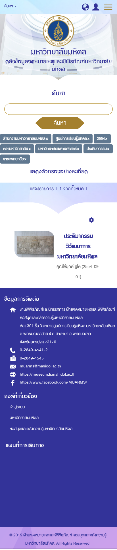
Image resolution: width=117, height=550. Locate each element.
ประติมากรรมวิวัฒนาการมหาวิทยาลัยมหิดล (77, 246)
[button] (85, 7)
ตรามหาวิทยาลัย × (17, 148)
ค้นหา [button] (9, 6)
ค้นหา (59, 123)
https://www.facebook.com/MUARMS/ (53, 382)
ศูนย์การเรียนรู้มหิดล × (72, 138)
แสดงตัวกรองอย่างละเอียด (59, 171)
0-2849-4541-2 (34, 350)
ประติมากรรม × (98, 148)
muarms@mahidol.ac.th (40, 366)
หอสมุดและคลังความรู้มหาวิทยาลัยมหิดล (41, 428)
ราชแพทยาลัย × (14, 159)
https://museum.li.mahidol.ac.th (48, 374)
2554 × (102, 138)
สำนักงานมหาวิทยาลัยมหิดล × (25, 138)
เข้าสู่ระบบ (17, 407)
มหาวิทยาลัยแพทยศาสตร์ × (58, 148)
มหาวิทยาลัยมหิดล (24, 417)
